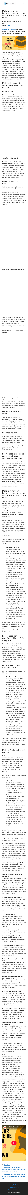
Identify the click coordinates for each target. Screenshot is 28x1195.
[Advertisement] (14, 127)
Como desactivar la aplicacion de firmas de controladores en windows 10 (13, 1176)
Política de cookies (14, 1187)
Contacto (17, 1185)
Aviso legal (11, 1185)
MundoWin (5, 29)
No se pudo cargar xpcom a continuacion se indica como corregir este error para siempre (14, 1169)
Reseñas (13, 29)
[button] (20, 4)
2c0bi (8, 25)
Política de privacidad (14, 1189)
